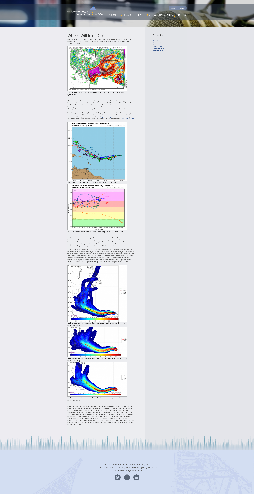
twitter (118, 477)
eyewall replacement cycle (104, 117)
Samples (174, 8)
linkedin (136, 477)
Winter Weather (158, 51)
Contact (182, 8)
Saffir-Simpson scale (127, 119)
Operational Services (161, 15)
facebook (127, 477)
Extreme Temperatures (160, 39)
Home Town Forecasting (86, 11)
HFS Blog (182, 15)
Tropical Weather (158, 49)
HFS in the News (158, 45)
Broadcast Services (134, 15)
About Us (114, 15)
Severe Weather (158, 47)
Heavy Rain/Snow (158, 43)
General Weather (158, 41)
